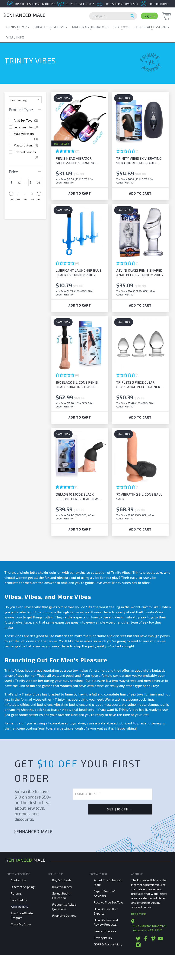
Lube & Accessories (151, 27)
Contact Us (18, 880)
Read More (138, 913)
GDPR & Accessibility (108, 944)
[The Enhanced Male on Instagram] (138, 946)
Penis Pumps (17, 27)
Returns (16, 893)
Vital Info (15, 37)
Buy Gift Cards (61, 880)
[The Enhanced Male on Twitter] (138, 940)
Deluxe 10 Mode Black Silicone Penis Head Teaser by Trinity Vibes (79, 496)
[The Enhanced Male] (24, 15)
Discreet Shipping (23, 887)
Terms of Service (105, 931)
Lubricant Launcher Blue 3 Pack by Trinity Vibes (78, 272)
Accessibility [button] (19, 906)
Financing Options (64, 915)
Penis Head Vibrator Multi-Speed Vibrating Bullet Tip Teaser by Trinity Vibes (75, 160)
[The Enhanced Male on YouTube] (160, 940)
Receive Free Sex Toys (109, 902)
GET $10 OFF (120, 809)
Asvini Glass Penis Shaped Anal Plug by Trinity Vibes (139, 272)
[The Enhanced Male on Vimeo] (153, 940)
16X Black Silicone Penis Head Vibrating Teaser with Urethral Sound (77, 384)
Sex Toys (122, 27)
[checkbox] (26, 120)
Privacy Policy (103, 937)
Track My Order (21, 924)
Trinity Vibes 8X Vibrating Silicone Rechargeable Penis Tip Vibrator (139, 160)
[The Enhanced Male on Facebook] (145, 940)
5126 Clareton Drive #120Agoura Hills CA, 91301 (149, 928)
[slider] (11, 194)
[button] (65, 151)
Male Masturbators (90, 27)
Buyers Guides (62, 887)
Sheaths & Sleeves (50, 27)
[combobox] (113, 16)
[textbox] (17, 182)
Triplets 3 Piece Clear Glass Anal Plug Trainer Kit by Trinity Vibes (138, 384)
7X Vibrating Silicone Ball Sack (139, 496)
